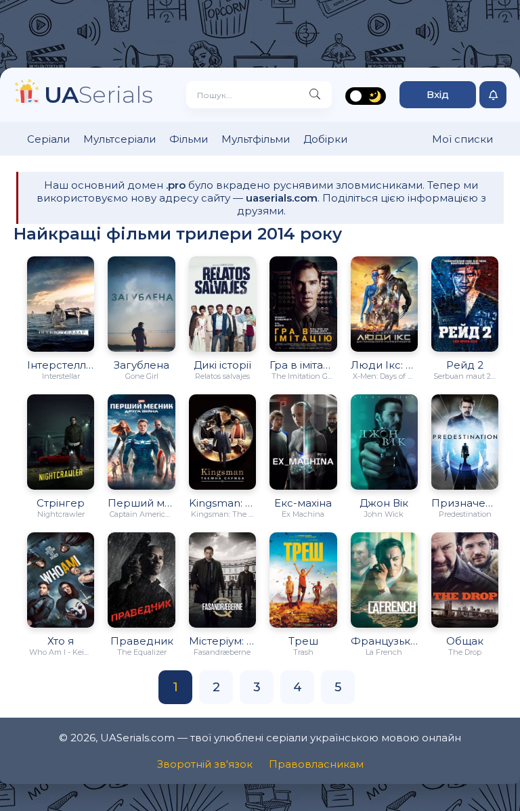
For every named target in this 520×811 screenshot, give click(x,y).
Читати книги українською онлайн (388, 759)
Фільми (188, 139)
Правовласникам (316, 764)
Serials (98, 94)
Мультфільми (255, 139)
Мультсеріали (119, 139)
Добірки (325, 139)
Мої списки (462, 139)
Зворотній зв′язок (205, 764)
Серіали (48, 139)
